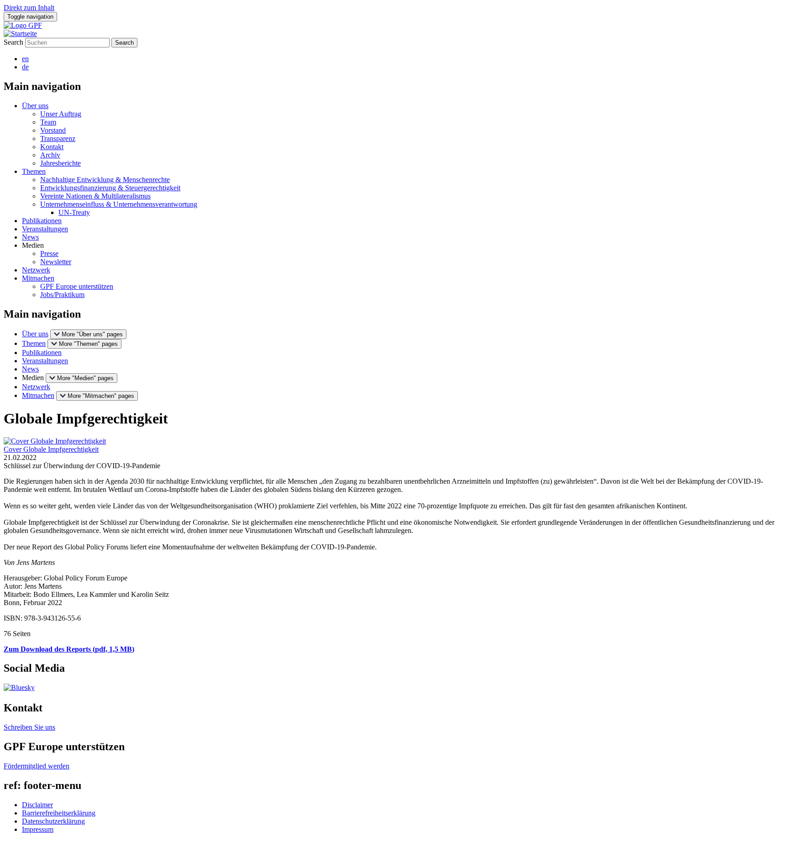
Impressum (37, 829)
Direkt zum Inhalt (29, 7)
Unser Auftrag (60, 114)
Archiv (50, 155)
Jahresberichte (60, 163)
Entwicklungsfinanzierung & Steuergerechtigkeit (110, 188)
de (25, 67)
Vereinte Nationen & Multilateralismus (95, 196)
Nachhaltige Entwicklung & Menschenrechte (105, 179)
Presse (49, 253)
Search (13, 42)
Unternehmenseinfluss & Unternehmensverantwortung (118, 204)
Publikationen (42, 221)
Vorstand (53, 130)
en (25, 59)
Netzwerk (36, 270)
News (30, 237)
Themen (34, 171)
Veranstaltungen (45, 229)
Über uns (35, 106)
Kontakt (51, 147)
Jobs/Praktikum (62, 294)
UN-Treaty (74, 212)
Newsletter (55, 262)
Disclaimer (37, 805)
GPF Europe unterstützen (76, 286)
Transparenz (57, 138)
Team (48, 122)
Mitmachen (38, 278)
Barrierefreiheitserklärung (58, 813)
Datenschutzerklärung (53, 821)
